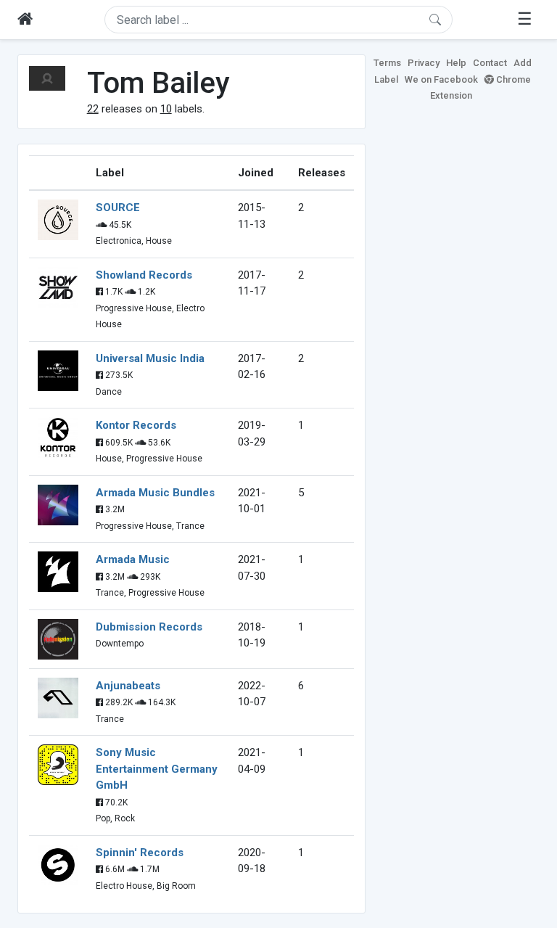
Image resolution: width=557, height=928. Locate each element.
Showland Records (144, 275)
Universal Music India (150, 358)
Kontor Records (136, 425)
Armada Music (133, 559)
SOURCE (118, 207)
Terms (387, 62)
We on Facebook (441, 79)
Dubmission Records (149, 626)
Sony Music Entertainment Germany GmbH (157, 769)
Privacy (424, 62)
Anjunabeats (128, 685)
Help (456, 62)
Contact (490, 62)
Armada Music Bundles (155, 492)
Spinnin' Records (139, 852)
